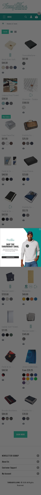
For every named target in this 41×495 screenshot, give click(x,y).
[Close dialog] (40, 229)
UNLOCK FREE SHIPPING (10, 257)
